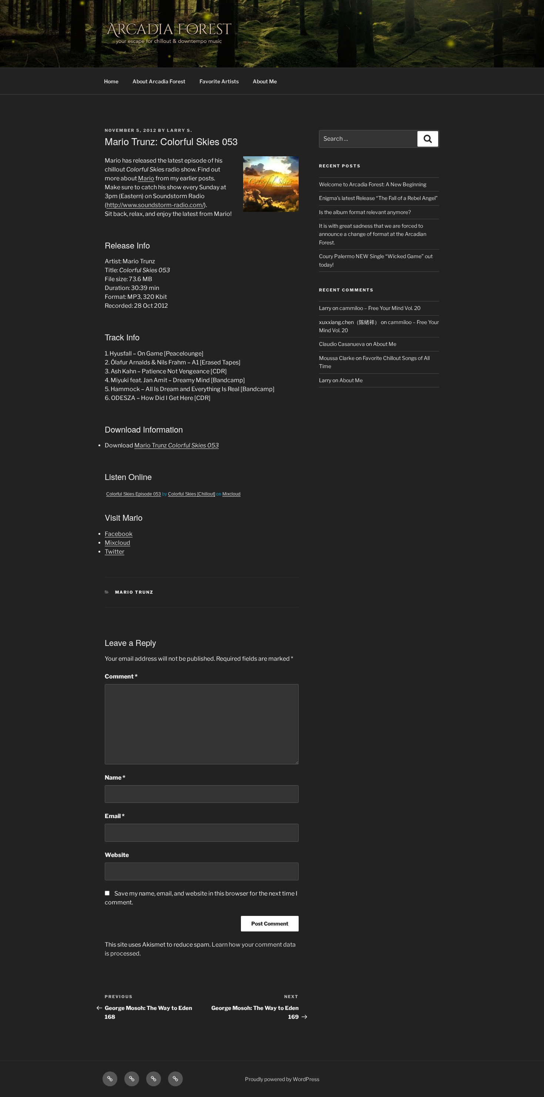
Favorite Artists (219, 81)
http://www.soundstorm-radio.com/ (155, 205)
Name (115, 777)
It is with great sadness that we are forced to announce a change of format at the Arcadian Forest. (372, 234)
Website (117, 854)
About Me (265, 81)
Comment (121, 676)
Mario (146, 178)
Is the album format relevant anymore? (365, 212)
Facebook (118, 533)
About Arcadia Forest (158, 81)
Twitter (114, 551)
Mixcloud (231, 494)
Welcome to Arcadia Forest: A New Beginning (372, 184)
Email (115, 816)
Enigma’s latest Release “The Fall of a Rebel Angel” (378, 198)
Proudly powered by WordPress (282, 1079)
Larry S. (179, 130)
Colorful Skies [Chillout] (191, 494)
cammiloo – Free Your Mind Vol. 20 (380, 308)
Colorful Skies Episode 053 (133, 494)
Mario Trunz (176, 445)
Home (111, 81)
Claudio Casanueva (342, 344)
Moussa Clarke (337, 358)
